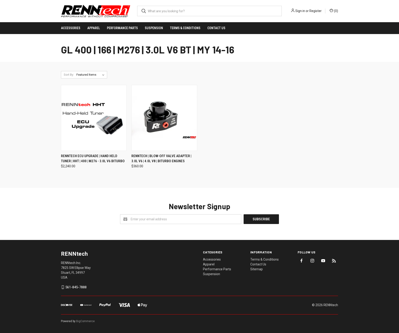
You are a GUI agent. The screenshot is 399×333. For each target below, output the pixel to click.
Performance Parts (122, 28)
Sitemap (256, 269)
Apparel (93, 28)
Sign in (300, 11)
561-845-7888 (76, 287)
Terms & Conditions (185, 28)
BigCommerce (85, 321)
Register (315, 11)
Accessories (70, 28)
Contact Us (216, 28)
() (335, 11)
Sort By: (69, 74)
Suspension (154, 28)
